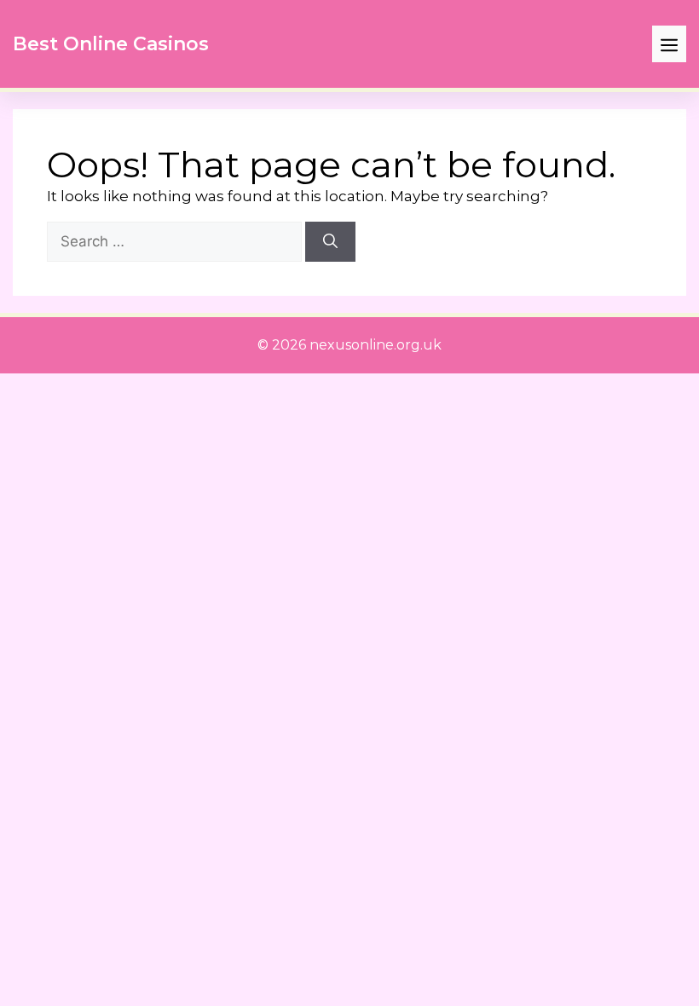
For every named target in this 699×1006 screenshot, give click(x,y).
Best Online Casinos (111, 43)
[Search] (330, 242)
